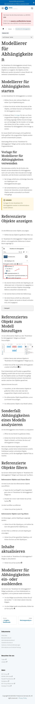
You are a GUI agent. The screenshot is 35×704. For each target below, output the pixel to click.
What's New (4, 635)
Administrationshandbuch (8, 640)
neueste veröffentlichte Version (21, 21)
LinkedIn (3, 662)
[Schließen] (34, 2)
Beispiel (7, 308)
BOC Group (4, 674)
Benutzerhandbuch (6, 638)
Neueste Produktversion (7, 679)
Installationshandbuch (7, 642)
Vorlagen (17, 115)
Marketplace (4, 681)
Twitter (3, 659)
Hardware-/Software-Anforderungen (10, 645)
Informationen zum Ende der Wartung (11, 647)
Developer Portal (5, 686)
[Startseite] (3, 29)
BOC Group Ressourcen (7, 683)
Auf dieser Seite (8, 37)
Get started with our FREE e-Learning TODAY (16, 4)
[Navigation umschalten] (2, 8)
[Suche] (32, 8)
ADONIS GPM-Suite (6, 676)
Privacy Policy (23, 698)
